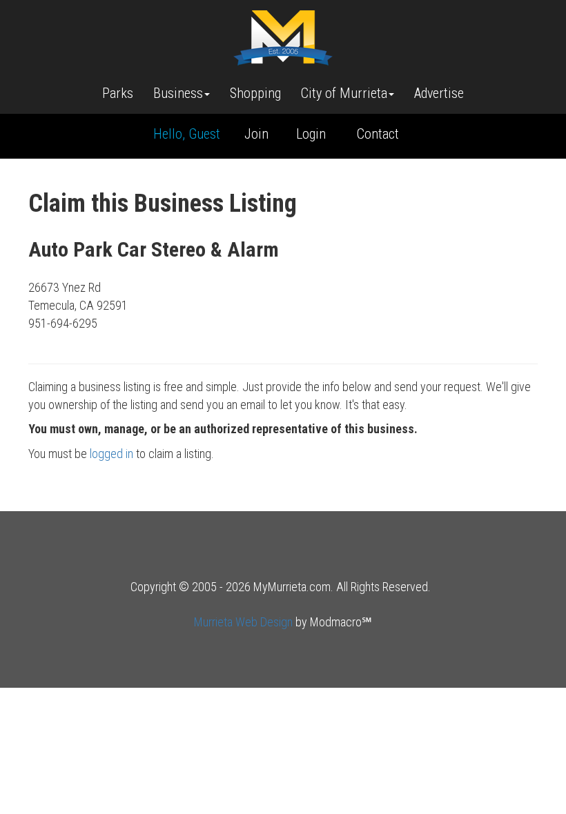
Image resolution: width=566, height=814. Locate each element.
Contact (378, 134)
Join (256, 134)
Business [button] (178, 93)
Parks (117, 93)
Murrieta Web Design (243, 622)
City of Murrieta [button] (344, 93)
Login (311, 134)
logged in (111, 453)
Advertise (439, 93)
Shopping (255, 93)
